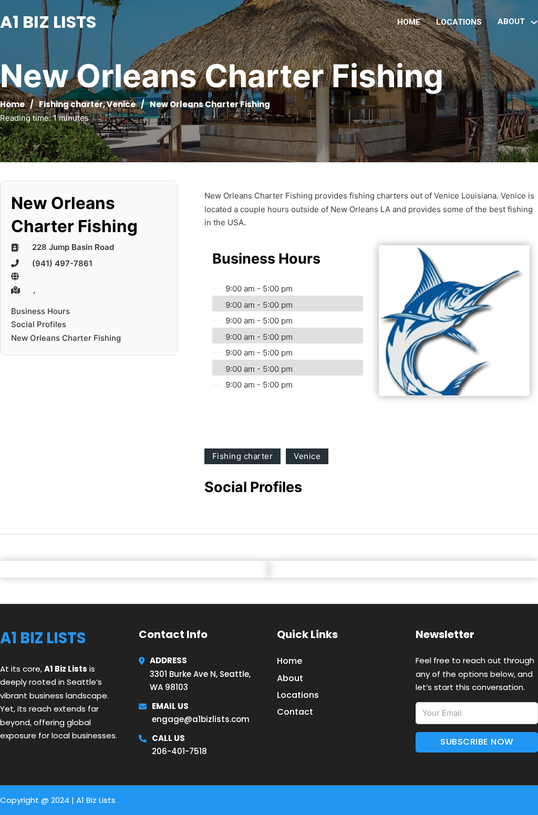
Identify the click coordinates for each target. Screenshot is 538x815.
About (290, 678)
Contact (295, 712)
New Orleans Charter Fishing (66, 338)
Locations (459, 22)
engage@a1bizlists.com (201, 719)
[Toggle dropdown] (534, 22)
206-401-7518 (179, 751)
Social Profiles (38, 324)
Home (408, 22)
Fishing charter (71, 104)
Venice (121, 104)
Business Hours (40, 311)
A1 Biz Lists (48, 22)
